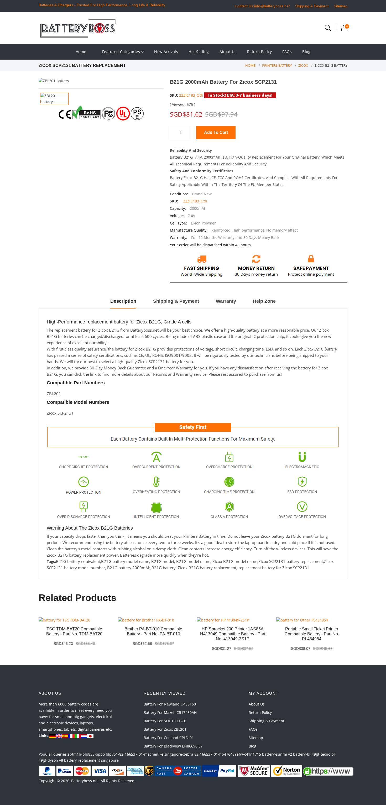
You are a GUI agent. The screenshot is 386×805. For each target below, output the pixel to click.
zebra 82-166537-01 (200, 754)
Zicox (303, 65)
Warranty (226, 301)
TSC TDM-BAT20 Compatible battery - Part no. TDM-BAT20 (74, 631)
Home (81, 51)
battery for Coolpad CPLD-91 (169, 737)
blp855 (88, 754)
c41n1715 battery (259, 754)
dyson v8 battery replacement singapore (83, 760)
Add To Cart (216, 132)
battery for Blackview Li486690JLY (173, 746)
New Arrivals (166, 51)
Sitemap (340, 6)
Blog (306, 51)
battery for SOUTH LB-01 (165, 720)
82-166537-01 (131, 754)
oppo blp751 (107, 754)
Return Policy (259, 51)
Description (123, 301)
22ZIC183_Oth (191, 95)
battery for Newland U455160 (170, 704)
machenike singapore (163, 754)
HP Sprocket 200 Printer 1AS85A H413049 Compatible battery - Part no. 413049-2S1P (232, 634)
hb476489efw (231, 754)
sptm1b (74, 754)
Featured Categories (121, 51)
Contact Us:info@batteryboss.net (262, 6)
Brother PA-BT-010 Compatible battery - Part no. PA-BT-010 (153, 631)
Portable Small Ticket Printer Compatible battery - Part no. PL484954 (312, 634)
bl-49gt (313, 754)
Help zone (264, 301)
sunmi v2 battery (291, 754)
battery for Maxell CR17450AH (170, 712)
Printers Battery (277, 65)
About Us (228, 51)
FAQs (287, 51)
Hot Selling (199, 51)
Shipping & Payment (311, 6)
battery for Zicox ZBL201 (165, 729)
